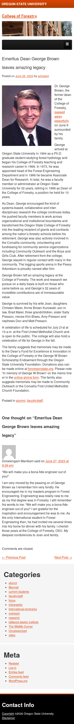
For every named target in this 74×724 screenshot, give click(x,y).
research (14, 618)
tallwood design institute (23, 622)
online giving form (26, 377)
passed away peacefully (61, 116)
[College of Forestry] (37, 28)
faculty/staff (35, 400)
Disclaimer (8, 718)
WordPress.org (18, 681)
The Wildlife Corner (21, 626)
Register (14, 663)
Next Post (63, 557)
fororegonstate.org (40, 368)
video (12, 635)
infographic (15, 605)
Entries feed (16, 672)
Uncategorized (18, 631)
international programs (23, 609)
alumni (20, 400)
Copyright (8, 713)
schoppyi (43, 76)
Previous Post (13, 557)
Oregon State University (24, 4)
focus (12, 600)
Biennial (14, 587)
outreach (14, 613)
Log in (12, 668)
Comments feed (19, 676)
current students (19, 592)
